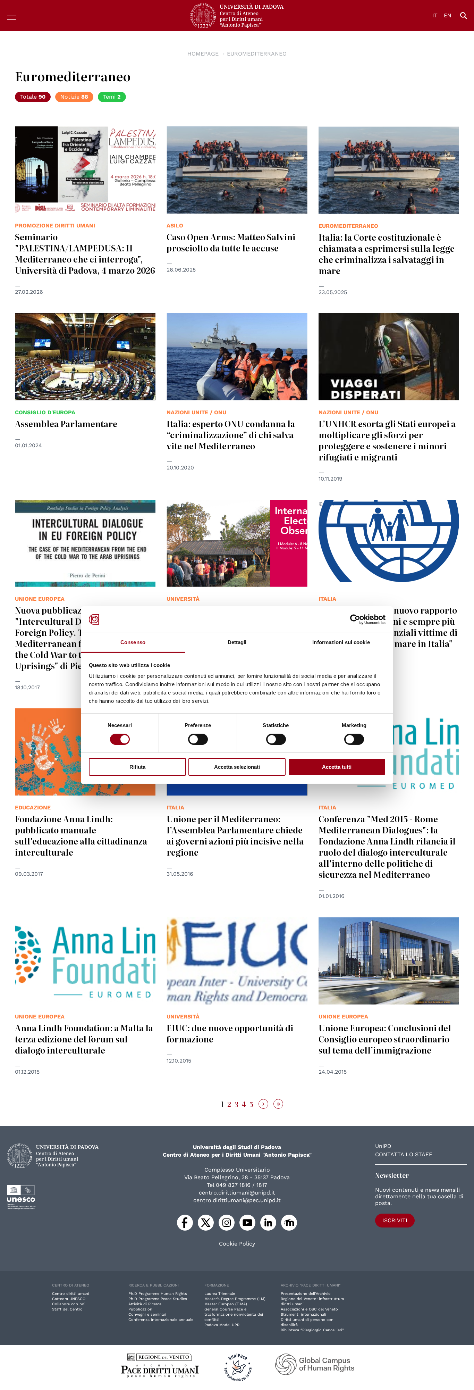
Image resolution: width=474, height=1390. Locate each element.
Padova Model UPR (221, 1325)
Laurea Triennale (219, 1293)
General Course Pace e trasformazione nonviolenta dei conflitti (233, 1314)
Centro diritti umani (70, 1293)
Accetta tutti (337, 767)
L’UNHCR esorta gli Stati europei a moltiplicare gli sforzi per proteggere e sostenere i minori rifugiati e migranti (387, 440)
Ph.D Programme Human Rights (157, 1293)
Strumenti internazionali (303, 1314)
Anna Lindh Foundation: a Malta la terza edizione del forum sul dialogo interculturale (84, 1039)
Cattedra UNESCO (68, 1299)
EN (447, 15)
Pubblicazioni (140, 1309)
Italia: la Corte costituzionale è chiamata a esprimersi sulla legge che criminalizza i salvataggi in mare (387, 253)
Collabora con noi (68, 1304)
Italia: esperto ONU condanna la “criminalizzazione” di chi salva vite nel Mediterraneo (231, 434)
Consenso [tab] (132, 642)
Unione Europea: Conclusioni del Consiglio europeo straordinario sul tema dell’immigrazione (385, 1039)
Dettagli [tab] (237, 642)
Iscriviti (394, 1220)
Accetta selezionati (237, 767)
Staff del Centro (67, 1309)
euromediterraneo (257, 53)
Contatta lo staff (403, 1154)
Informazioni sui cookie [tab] (341, 642)
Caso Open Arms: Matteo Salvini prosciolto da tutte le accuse (231, 242)
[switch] (198, 739)
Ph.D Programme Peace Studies (157, 1299)
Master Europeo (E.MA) (225, 1304)
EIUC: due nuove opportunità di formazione (230, 1033)
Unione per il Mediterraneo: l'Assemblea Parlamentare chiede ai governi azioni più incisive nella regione (235, 835)
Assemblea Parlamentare (66, 423)
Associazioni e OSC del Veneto (309, 1309)
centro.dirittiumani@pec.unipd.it (237, 1200)
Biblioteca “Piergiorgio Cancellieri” (312, 1330)
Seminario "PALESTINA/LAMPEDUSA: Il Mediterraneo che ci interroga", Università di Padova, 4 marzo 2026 (85, 253)
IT (435, 15)
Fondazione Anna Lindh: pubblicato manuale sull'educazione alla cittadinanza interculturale (81, 835)
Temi (112, 96)
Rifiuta (137, 767)
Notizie (74, 96)
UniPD (383, 1146)
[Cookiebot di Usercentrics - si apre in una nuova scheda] (355, 619)
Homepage (203, 53)
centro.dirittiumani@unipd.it (237, 1192)
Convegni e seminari (147, 1314)
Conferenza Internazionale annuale (160, 1319)
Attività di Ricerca (144, 1304)
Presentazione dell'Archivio (306, 1293)
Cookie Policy (237, 1244)
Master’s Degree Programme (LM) (234, 1299)
